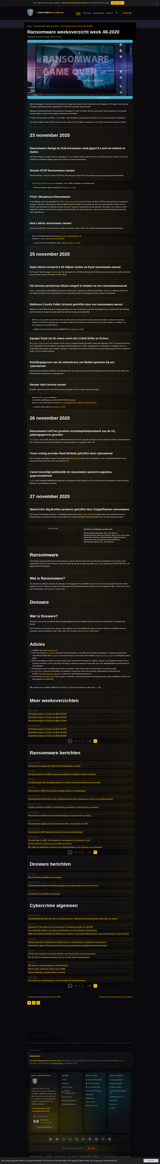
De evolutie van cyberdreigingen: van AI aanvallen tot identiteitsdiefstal (57, 980)
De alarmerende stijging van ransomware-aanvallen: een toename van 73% (58, 824)
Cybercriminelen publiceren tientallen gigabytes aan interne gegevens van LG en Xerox (63, 885)
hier (53, 589)
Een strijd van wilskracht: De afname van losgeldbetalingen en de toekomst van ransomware (65, 847)
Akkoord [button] (151, 1160)
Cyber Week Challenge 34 (118, 1092)
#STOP (34, 183)
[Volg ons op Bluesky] (83, 1139)
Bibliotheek (90, 1098)
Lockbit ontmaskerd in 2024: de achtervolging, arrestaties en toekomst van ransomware (63, 807)
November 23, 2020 (68, 187)
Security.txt (48, 1156)
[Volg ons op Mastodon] (90, 1139)
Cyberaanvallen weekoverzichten (46, 26)
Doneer (92, 1148)
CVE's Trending (93, 1083)
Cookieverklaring (85, 1156)
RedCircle (38, 1050)
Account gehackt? (116, 1080)
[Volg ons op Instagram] (76, 1139)
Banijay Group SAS (84, 514)
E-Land (70, 157)
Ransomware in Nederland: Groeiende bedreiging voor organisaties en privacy (59, 815)
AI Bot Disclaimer (60, 1156)
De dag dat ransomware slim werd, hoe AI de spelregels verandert (54, 766)
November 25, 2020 (76, 329)
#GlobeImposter (73, 236)
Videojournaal (67, 1087)
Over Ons (113, 1104)
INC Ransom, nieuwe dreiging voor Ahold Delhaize (48, 965)
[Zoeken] (116, 13)
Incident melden (115, 1087)
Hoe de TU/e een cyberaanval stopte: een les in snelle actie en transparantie (58, 957)
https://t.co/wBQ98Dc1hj (66, 403)
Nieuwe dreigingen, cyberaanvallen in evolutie (46, 972)
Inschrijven (114, 1100)
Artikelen (65, 1083)
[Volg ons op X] (70, 1139)
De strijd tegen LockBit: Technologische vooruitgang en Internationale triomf (59, 840)
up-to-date (50, 653)
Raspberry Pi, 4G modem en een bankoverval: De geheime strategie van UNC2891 (60, 927)
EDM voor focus (92, 1105)
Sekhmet (68, 343)
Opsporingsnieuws (69, 1104)
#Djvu (40, 183)
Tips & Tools (90, 1102)
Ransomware (37, 671)
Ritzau (32, 290)
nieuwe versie (57, 1063)
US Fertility (34, 439)
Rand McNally (75, 458)
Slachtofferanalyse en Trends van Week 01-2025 (47, 721)
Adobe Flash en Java (106, 655)
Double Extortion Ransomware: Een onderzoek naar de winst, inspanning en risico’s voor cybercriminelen (70, 799)
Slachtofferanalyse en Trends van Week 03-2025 (47, 714)
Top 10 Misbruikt (94, 1087)
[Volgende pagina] (95, 741)
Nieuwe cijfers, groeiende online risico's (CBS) (46, 969)
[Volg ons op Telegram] (50, 1139)
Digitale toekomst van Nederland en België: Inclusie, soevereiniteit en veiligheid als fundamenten (67, 942)
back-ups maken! (48, 676)
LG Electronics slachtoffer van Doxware (44, 894)
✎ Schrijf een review (44, 1127)
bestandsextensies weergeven (50, 674)
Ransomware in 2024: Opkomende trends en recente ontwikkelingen (55, 832)
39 (90, 741)
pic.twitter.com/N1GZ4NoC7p (86, 403)
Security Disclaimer (36, 1156)
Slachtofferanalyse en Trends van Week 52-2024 (47, 729)
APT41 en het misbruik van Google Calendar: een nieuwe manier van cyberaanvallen (62, 954)
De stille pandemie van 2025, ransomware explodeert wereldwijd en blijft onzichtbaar (62, 774)
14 (90, 852)
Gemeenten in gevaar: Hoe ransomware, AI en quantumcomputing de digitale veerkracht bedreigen (67, 945)
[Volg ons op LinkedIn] (63, 1139)
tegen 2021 (98, 563)
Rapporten (90, 1094)
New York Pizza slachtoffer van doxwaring (45, 877)
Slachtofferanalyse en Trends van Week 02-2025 (47, 717)
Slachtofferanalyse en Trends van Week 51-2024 (47, 732)
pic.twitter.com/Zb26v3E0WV (53, 238)
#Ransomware (48, 183)
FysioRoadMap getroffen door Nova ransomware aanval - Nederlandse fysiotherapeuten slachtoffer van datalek (72, 919)
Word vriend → (118, 3)
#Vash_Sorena (43, 397)
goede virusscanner (50, 650)
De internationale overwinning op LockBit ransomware (50, 844)
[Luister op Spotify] (109, 1139)
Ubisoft (37, 351)
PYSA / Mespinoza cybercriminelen (72, 201)
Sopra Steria (56, 272)
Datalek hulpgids (116, 1083)
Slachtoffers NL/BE (95, 1080)
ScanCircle (55, 655)
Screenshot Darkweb (93, 1091)
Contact (113, 1108)
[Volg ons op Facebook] (96, 1139)
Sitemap (96, 1156)
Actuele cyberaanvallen (70, 1092)
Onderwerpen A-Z (116, 1097)
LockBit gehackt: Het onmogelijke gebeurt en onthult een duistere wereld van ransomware (64, 782)
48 (90, 986)
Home (29, 26)
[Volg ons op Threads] (103, 1139)
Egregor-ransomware (40, 343)
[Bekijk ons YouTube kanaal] (57, 1139)
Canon (32, 480)
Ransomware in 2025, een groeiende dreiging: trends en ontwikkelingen (57, 791)
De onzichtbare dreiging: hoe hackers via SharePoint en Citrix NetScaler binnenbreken (62, 930)
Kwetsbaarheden (70, 1100)
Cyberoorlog (66, 1097)
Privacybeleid (72, 1156)
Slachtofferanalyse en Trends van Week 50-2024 (47, 736)
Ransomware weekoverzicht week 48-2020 (77, 26)
